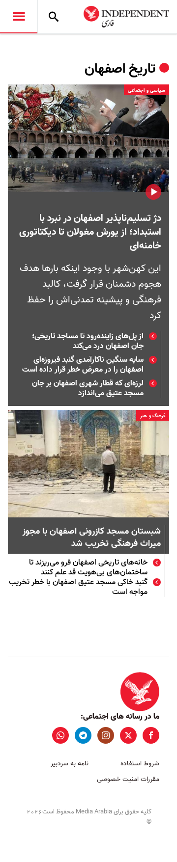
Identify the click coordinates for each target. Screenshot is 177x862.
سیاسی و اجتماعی (146, 90)
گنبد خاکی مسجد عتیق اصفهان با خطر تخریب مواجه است (78, 587)
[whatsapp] (60, 735)
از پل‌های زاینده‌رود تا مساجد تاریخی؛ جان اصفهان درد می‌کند (88, 341)
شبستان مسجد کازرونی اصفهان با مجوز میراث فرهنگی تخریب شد (92, 538)
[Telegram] (83, 735)
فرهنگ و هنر (152, 416)
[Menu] (18, 16)
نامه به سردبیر (69, 763)
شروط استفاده (139, 763)
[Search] (53, 16)
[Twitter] (128, 735)
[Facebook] (151, 735)
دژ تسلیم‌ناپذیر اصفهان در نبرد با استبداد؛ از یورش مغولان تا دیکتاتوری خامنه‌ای (90, 232)
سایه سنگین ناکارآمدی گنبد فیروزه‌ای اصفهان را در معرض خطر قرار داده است (83, 365)
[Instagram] (105, 735)
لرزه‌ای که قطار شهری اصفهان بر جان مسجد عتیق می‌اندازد (88, 388)
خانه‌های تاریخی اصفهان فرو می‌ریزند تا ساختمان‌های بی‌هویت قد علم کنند (88, 567)
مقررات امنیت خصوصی (128, 779)
